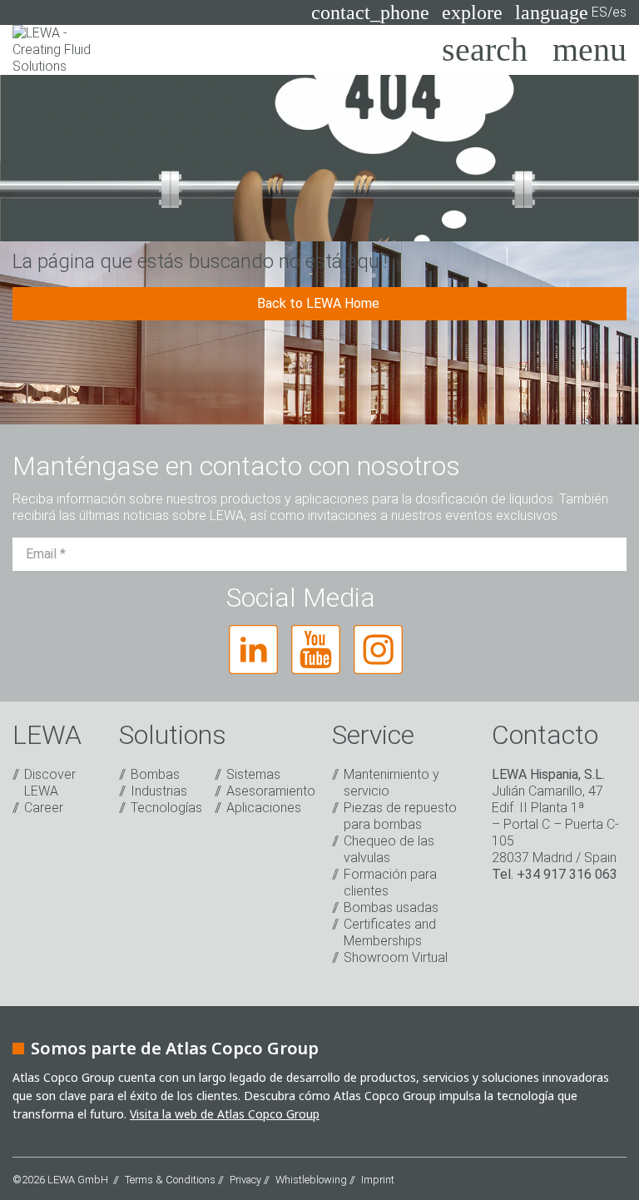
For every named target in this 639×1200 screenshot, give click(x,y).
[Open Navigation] (589, 50)
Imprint (377, 1179)
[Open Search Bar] (485, 50)
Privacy (245, 1179)
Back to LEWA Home (320, 303)
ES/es (571, 12)
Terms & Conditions (170, 1179)
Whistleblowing (311, 1179)
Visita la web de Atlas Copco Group (225, 1114)
